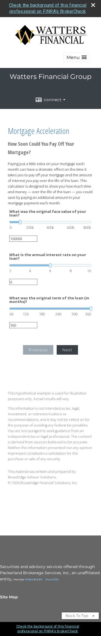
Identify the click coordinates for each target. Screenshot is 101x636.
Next (67, 349)
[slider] (50, 222)
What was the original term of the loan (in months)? (49, 300)
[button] (76, 57)
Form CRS (52, 579)
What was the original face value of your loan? (47, 213)
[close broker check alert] (93, 5)
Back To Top (77, 616)
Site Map (9, 596)
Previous (38, 349)
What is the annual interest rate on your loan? (47, 256)
